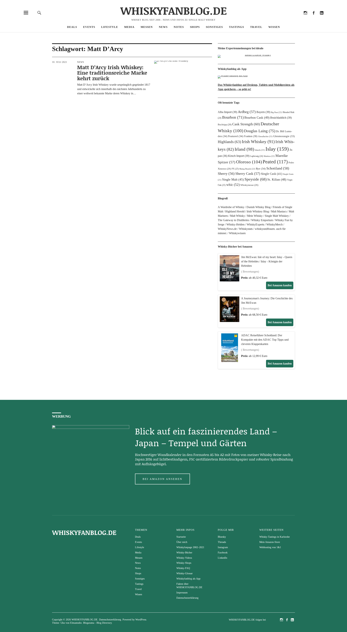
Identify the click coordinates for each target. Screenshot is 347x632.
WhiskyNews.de (227, 228)
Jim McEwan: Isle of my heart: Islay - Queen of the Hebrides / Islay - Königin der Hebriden (266, 261)
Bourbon (233, 117)
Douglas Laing (259, 131)
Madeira (269, 156)
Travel (256, 27)
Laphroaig (256, 156)
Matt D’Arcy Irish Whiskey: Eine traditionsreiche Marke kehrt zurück (112, 73)
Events (89, 27)
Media (129, 27)
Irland (244, 149)
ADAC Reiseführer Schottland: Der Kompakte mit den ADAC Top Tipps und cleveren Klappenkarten (265, 340)
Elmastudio (76, 622)
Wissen (274, 27)
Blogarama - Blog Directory (97, 622)
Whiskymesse (249, 185)
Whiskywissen (237, 233)
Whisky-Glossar (184, 573)
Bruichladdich (281, 117)
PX (235, 169)
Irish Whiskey (258, 141)
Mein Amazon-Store (269, 542)
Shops (195, 27)
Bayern (263, 112)
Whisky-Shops (183, 563)
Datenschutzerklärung (187, 598)
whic (233, 185)
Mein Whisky (255, 215)
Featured (235, 136)
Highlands (229, 142)
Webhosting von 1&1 (270, 547)
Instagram (223, 547)
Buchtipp (225, 124)
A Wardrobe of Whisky (231, 207)
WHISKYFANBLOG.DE (173, 10)
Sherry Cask (247, 173)
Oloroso (249, 161)
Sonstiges (214, 27)
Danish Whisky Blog (259, 207)
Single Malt (233, 179)
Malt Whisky (237, 215)
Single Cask (271, 173)
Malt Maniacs (279, 211)
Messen (147, 27)
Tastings (236, 27)
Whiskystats (246, 228)
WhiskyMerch (274, 224)
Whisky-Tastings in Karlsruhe (274, 536)
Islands (260, 150)
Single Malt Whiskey (277, 215)
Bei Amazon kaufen (280, 285)
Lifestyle (109, 27)
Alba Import (227, 112)
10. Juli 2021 (59, 62)
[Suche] (39, 12)
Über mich (181, 542)
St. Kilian (276, 179)
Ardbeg (247, 112)
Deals (72, 27)
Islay (277, 149)
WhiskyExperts (255, 224)
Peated (275, 161)
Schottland (277, 168)
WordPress (140, 619)
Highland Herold (235, 211)
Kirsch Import (238, 156)
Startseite (181, 536)
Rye (261, 168)
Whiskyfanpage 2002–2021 (190, 547)
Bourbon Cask (256, 117)
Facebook (223, 552)
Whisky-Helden (235, 224)
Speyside (256, 179)
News (163, 27)
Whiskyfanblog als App (188, 578)
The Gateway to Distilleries (233, 220)
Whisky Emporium (262, 220)
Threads (222, 542)
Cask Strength (246, 124)
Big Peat (276, 112)
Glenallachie (265, 136)
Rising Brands (247, 169)
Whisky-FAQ (183, 568)
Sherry (226, 173)
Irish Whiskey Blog (258, 211)
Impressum (182, 592)
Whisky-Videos (184, 557)
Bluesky (222, 536)
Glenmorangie (284, 136)
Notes (179, 27)
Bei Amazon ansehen (162, 479)
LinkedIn (222, 557)
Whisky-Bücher (184, 552)
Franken (250, 136)
